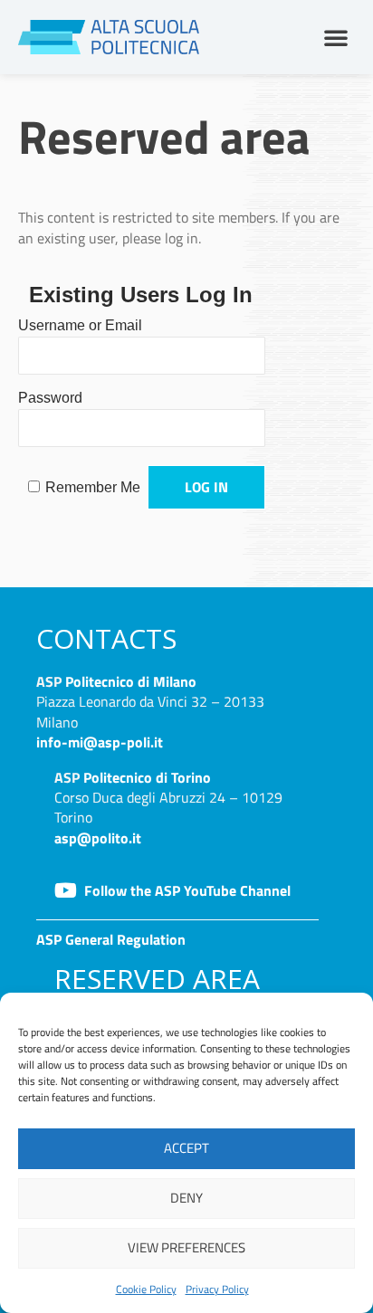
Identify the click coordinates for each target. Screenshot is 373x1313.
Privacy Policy (217, 1289)
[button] (336, 37)
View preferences (186, 1247)
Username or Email (80, 325)
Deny (186, 1197)
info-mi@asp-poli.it (99, 742)
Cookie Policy (146, 1289)
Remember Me (92, 487)
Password (50, 397)
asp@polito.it (97, 838)
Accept (186, 1147)
